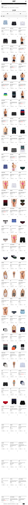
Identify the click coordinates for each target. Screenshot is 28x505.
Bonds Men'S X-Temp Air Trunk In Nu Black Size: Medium (22, 48)
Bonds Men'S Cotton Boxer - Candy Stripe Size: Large (14, 174)
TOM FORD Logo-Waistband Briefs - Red (5, 409)
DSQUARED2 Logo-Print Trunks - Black (5, 391)
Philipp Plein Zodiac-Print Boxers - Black (14, 30)
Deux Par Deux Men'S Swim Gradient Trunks (4, 102)
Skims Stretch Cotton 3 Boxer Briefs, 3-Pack (22, 463)
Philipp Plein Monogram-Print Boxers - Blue (4, 66)
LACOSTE (11, 262)
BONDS (19, 46)
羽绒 (8, 7)
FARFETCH (11, 159)
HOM (10, 226)
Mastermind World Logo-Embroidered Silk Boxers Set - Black (22, 445)
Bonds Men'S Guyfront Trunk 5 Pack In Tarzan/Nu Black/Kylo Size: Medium (22, 156)
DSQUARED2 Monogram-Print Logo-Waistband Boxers (22, 499)
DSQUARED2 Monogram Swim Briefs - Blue (13, 318)
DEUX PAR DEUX (3, 100)
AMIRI (19, 244)
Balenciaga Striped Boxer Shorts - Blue (22, 372)
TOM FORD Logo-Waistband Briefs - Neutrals (5, 246)
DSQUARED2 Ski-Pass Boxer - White (4, 445)
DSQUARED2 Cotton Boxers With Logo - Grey (5, 427)
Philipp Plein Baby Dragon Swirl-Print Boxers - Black (22, 66)
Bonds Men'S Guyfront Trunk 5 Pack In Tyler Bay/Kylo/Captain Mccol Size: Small (13, 102)
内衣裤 (3, 16)
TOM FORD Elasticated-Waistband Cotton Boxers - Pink (5, 300)
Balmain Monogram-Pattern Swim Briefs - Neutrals (14, 463)
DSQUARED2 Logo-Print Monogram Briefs (21, 228)
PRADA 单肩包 (16, 7)
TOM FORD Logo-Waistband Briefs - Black (22, 264)
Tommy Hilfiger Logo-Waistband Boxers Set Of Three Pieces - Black (14, 409)
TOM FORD (20, 172)
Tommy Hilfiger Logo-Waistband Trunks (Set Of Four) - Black (5, 210)
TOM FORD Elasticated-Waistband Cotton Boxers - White (5, 282)
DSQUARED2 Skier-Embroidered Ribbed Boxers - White (13, 192)
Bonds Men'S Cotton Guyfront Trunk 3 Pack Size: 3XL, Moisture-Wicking (22, 84)
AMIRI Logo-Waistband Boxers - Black (22, 246)
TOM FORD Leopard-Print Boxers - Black (22, 300)
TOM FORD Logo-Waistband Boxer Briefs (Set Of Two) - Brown (14, 481)
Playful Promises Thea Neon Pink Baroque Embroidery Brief (5, 192)
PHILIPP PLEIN (11, 28)
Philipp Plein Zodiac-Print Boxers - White (5, 138)
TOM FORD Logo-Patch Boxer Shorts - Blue (22, 318)
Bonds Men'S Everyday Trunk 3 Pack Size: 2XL (13, 66)
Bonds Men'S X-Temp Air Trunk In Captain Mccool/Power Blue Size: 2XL (5, 84)
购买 (3, 34)
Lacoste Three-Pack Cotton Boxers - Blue (14, 264)
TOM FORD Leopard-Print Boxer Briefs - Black (5, 228)
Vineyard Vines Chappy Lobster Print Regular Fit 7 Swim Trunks (5, 174)
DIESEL (2, 46)
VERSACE (2, 154)
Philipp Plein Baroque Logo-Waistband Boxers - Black (22, 138)
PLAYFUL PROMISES (3, 190)
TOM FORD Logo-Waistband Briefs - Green (22, 174)
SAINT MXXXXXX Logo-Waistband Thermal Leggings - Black (14, 445)
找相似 (7, 34)
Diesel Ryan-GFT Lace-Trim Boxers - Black (5, 48)
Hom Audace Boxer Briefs (13, 228)
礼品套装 (2, 7)
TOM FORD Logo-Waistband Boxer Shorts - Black (22, 409)
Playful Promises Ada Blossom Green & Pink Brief (22, 282)
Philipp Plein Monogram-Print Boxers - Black (13, 84)
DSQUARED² (20, 28)
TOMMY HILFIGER (3, 208)
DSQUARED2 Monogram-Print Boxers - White (4, 463)
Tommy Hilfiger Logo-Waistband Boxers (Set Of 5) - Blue (5, 354)
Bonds (19, 159)
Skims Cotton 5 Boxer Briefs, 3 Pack (4, 372)
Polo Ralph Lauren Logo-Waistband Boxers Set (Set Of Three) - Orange (13, 355)
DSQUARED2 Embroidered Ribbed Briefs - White (22, 427)
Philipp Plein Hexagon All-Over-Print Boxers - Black (13, 156)
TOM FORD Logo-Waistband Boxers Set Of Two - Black (4, 336)
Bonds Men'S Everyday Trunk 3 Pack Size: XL (22, 102)
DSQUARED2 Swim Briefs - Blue (4, 264)
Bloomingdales (3, 159)
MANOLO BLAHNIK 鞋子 (12, 7)
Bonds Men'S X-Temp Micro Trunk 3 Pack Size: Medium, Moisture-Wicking (22, 120)
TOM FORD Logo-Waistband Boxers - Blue (22, 336)
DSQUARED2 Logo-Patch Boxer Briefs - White (22, 30)
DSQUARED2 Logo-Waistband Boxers (13, 336)
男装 (1, 16)
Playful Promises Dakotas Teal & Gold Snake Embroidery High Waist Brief (14, 210)
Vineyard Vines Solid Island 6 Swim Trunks (5, 30)
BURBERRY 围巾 (6, 7)
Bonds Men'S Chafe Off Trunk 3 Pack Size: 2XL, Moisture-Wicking (13, 138)
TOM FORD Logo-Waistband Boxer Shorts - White (5, 499)
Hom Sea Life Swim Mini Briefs (13, 282)
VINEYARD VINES (3, 28)
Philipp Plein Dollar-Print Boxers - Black (13, 48)
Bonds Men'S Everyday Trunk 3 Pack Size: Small (4, 120)
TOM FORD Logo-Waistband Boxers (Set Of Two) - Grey (22, 354)
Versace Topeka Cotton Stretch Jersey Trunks (4, 156)
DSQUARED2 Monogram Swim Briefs (13, 427)
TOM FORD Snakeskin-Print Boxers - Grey (14, 300)
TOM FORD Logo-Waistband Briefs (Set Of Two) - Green (22, 210)
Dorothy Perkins (3, 195)
